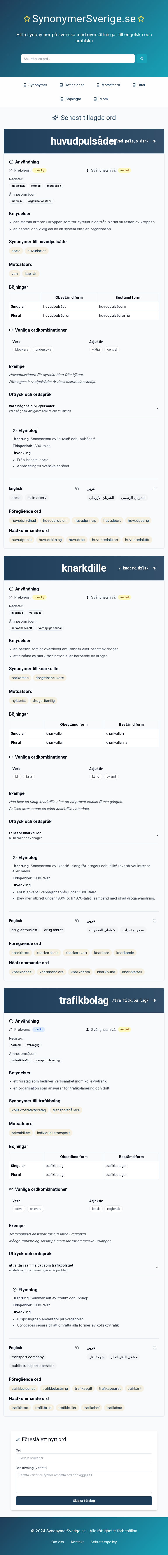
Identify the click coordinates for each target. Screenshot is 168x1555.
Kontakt (77, 1542)
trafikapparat (110, 1388)
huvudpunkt (22, 540)
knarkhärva (80, 972)
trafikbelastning (55, 1388)
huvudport (112, 520)
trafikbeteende (23, 1388)
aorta (16, 251)
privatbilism (21, 1133)
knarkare (101, 953)
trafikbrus (43, 1408)
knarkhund (106, 972)
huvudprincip (85, 520)
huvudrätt (77, 540)
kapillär (31, 273)
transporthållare (66, 1110)
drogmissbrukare (50, 678)
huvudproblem (55, 520)
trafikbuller (67, 1408)
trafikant (134, 1388)
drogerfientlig (44, 700)
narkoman (20, 678)
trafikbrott (20, 1408)
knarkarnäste (47, 953)
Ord (18, 1450)
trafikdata (114, 1408)
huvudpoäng (138, 520)
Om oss (57, 1542)
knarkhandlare (51, 972)
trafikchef (92, 1408)
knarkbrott (20, 953)
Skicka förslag (84, 1500)
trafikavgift (83, 1388)
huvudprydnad (24, 520)
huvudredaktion (105, 540)
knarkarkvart (76, 953)
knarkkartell (132, 972)
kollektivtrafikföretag (29, 1110)
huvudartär (36, 251)
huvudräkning (50, 540)
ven (15, 273)
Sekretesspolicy (104, 1542)
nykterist (19, 700)
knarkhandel (22, 972)
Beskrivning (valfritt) (31, 1468)
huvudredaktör (137, 540)
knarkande (125, 953)
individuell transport (53, 1133)
